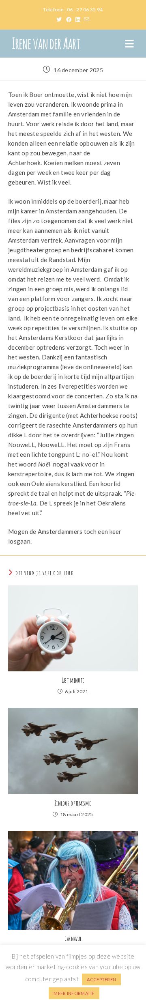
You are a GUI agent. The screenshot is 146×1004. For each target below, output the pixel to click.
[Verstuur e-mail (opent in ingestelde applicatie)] (86, 19)
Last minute (73, 680)
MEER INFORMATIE (74, 993)
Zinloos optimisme (73, 803)
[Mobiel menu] (129, 43)
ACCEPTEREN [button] (101, 979)
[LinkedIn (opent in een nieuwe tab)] (79, 19)
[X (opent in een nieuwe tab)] (61, 19)
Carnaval (73, 939)
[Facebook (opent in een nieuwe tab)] (70, 19)
